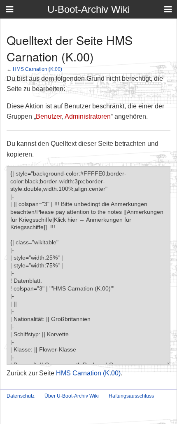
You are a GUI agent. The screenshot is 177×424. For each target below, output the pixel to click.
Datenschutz (21, 396)
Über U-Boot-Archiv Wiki (71, 396)
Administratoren (88, 116)
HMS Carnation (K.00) (37, 69)
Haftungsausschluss (131, 396)
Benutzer (49, 116)
